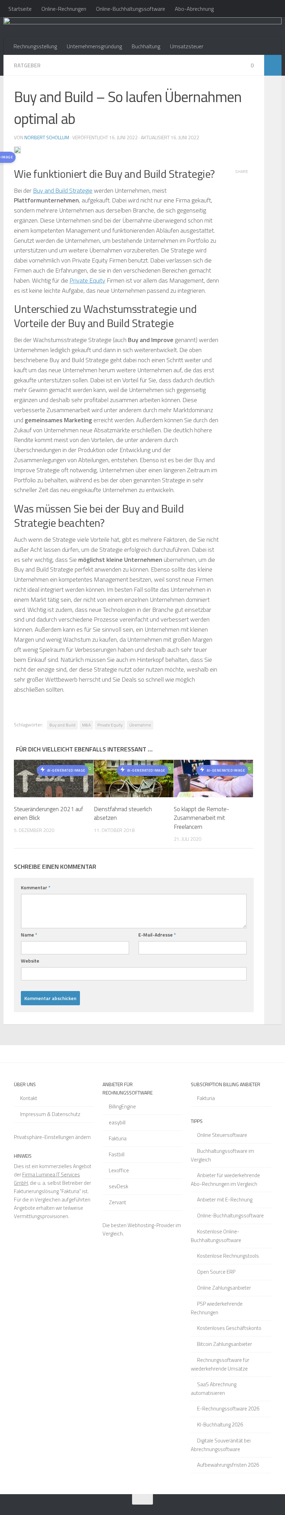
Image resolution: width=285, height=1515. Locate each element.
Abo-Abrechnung (194, 9)
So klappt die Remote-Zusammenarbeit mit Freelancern (201, 818)
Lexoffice (119, 1170)
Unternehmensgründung (94, 46)
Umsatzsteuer (186, 46)
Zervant (117, 1202)
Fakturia (118, 1138)
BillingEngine (122, 1106)
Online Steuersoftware (222, 1135)
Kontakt (28, 1098)
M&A (86, 725)
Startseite (20, 9)
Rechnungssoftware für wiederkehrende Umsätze (220, 1364)
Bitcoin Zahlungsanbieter (224, 1344)
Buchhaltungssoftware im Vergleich (222, 1155)
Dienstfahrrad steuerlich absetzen (123, 814)
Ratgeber (27, 65)
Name (29, 934)
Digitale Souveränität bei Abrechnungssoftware (221, 1445)
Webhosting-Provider (151, 1225)
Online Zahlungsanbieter (224, 1288)
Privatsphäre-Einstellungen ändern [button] (52, 1137)
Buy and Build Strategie (62, 190)
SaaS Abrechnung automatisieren (213, 1388)
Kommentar (35, 887)
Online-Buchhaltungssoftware (130, 9)
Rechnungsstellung (35, 46)
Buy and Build (62, 725)
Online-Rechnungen (63, 9)
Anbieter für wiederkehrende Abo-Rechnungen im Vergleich (225, 1179)
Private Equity (87, 280)
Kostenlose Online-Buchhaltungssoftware (216, 1235)
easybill (117, 1122)
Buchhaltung (146, 46)
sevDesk (118, 1186)
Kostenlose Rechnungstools (228, 1256)
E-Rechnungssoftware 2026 (228, 1409)
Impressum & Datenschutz (50, 1114)
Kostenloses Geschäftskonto (229, 1328)
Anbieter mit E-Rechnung (224, 1200)
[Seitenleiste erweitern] (273, 65)
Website (30, 960)
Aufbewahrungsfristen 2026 (228, 1465)
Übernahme (140, 725)
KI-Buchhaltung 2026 (220, 1425)
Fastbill (116, 1154)
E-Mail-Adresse (157, 934)
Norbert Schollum (46, 137)
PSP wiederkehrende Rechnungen (217, 1308)
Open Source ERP (216, 1272)
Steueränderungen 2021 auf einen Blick (48, 814)
